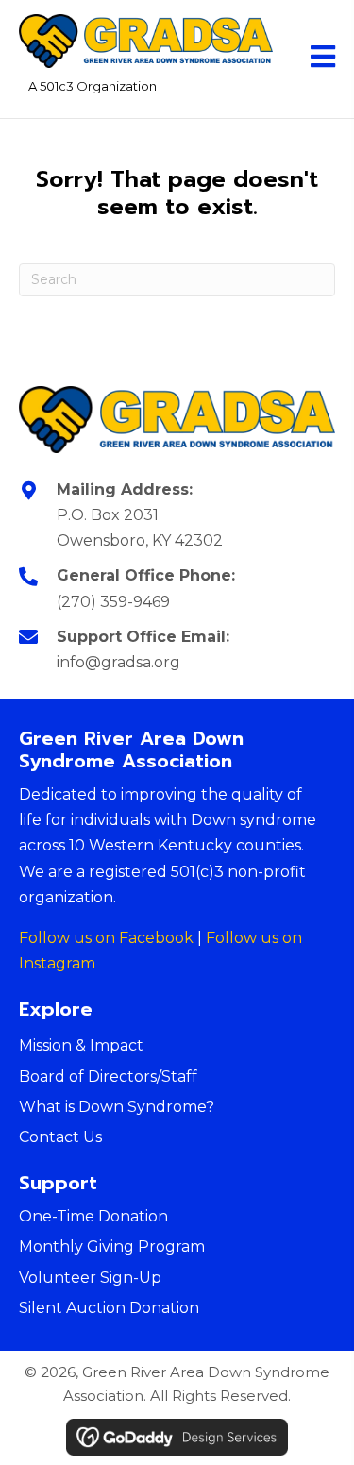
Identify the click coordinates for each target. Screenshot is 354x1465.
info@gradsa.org (118, 662)
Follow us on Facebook (106, 938)
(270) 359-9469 (113, 602)
